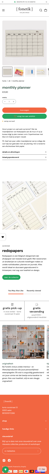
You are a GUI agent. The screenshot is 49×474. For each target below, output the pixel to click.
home (4, 81)
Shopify (23, 467)
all (9, 81)
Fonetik (10, 467)
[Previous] (3, 2)
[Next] (46, 2)
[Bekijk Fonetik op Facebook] (9, 460)
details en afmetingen (11, 152)
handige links (8, 429)
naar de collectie (11, 277)
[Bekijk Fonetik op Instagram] (4, 460)
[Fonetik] (24, 10)
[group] (24, 2)
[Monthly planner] (7, 72)
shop (4, 421)
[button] (40, 10)
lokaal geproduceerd (10, 157)
